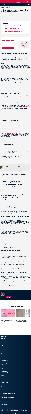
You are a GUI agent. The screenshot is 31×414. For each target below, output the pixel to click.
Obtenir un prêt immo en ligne (8, 211)
